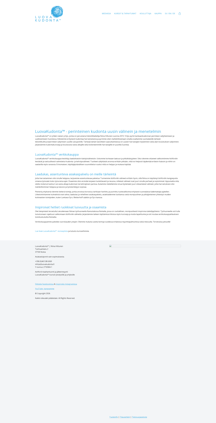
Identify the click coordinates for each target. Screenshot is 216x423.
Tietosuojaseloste (139, 417)
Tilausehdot (125, 417)
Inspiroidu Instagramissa (66, 284)
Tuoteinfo (113, 417)
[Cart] (179, 13)
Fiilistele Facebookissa (44, 284)
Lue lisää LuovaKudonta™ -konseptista (51, 231)
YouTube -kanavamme (44, 288)
